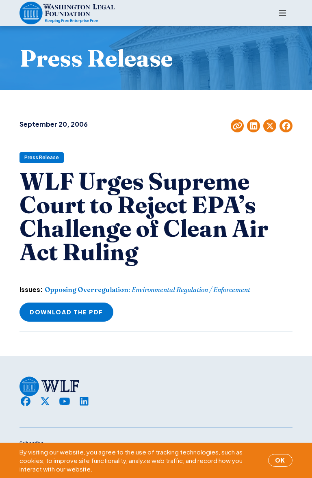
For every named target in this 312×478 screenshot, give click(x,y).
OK (280, 460)
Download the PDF (66, 312)
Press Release (41, 157)
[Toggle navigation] (282, 13)
